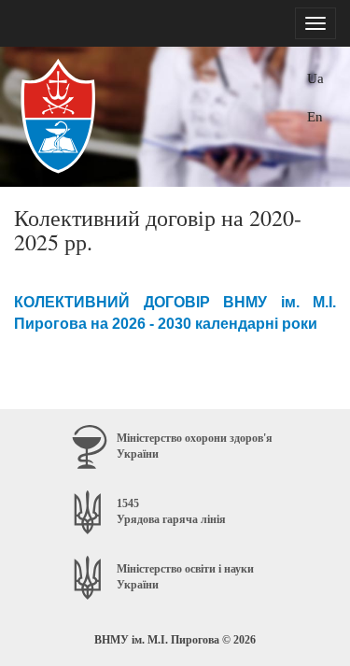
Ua (315, 78)
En (315, 116)
